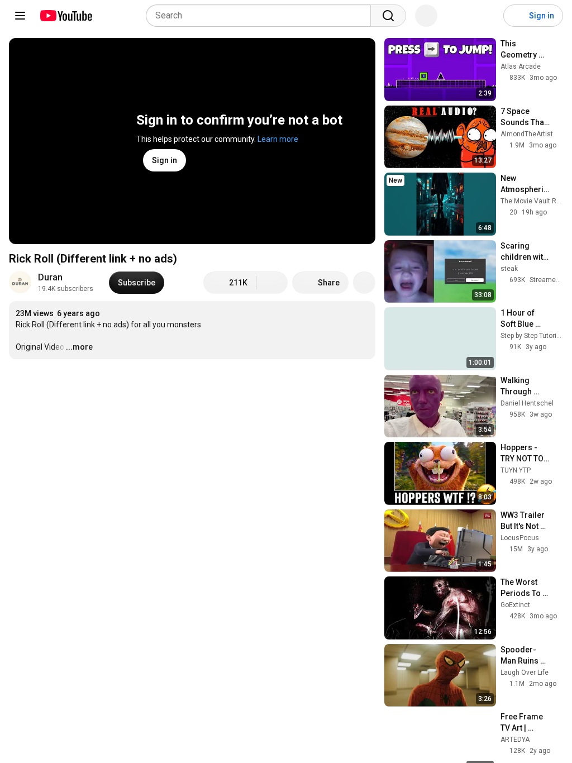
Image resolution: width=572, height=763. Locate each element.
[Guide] (20, 15)
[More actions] (364, 282)
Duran (50, 277)
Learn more (278, 139)
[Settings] (487, 15)
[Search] (388, 15)
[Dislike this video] (272, 282)
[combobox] (261, 15)
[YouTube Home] (65, 15)
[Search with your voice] (426, 15)
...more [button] (79, 346)
